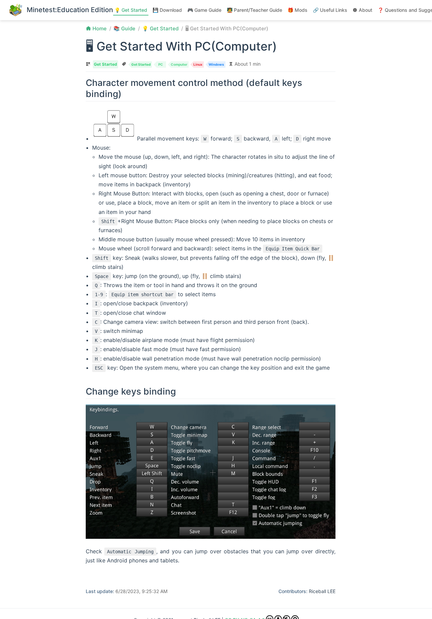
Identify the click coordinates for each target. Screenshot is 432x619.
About (365, 10)
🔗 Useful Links (330, 10)
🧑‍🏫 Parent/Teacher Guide (254, 10)
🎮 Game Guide (204, 10)
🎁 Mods (297, 10)
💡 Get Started (130, 10)
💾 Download (167, 10)
